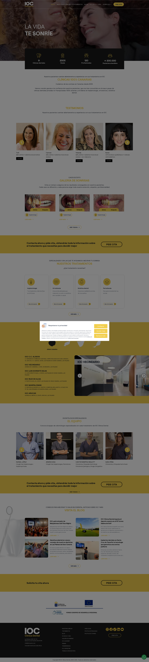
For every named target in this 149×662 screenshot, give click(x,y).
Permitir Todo (100, 331)
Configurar (100, 326)
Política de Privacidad (73, 338)
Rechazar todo (100, 336)
